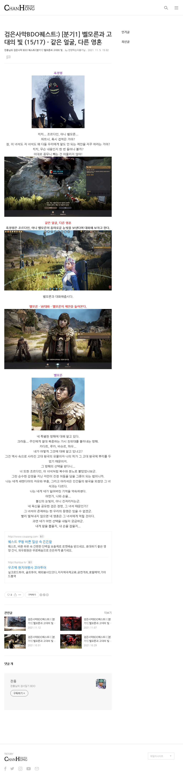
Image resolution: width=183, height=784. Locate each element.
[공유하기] (15, 594)
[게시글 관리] (20, 594)
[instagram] (20, 769)
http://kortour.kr (17, 562)
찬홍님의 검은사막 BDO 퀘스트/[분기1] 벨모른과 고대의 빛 (33, 50)
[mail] (37, 769)
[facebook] (5, 769)
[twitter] (12, 769)
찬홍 (13, 681)
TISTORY (8, 753)
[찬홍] (19, 7)
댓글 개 (8, 663)
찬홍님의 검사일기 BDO (22, 686)
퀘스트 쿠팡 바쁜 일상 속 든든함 (30, 542)
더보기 (108, 612)
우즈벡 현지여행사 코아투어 (27, 567)
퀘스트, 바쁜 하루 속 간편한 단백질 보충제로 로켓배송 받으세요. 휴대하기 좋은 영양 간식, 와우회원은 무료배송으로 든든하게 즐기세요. (57, 548)
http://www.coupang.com (23, 536)
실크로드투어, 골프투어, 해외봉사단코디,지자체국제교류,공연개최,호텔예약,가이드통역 (57, 574)
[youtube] (28, 769)
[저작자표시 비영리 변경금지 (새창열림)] (44, 594)
